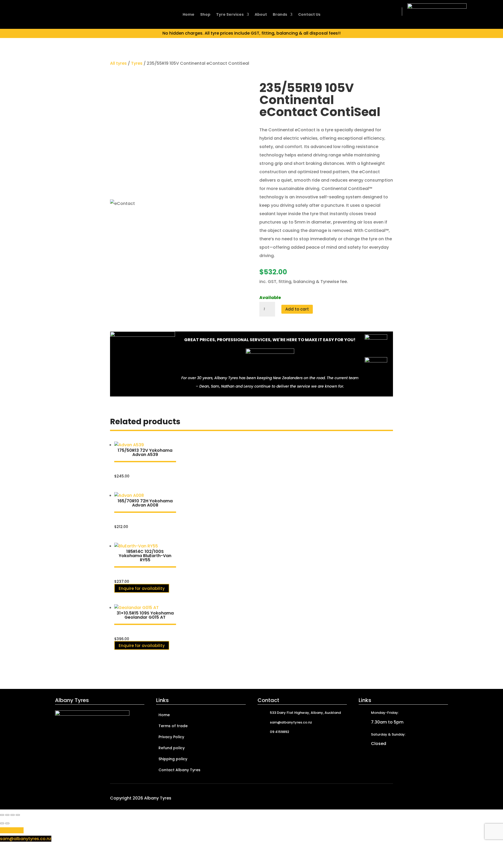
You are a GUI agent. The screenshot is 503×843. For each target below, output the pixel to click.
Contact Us (309, 15)
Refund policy (171, 748)
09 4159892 (12, 830)
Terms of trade (173, 726)
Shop (205, 15)
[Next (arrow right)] (7, 823)
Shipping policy (172, 759)
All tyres (118, 63)
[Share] (12, 815)
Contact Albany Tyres (179, 770)
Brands (280, 15)
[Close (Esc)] (18, 815)
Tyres (137, 63)
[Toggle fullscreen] (7, 815)
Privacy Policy (171, 737)
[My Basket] (394, 11)
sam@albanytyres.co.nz (25, 839)
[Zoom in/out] (2, 815)
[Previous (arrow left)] (2, 823)
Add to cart (297, 309)
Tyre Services (230, 15)
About (261, 15)
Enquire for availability (142, 588)
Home (188, 15)
